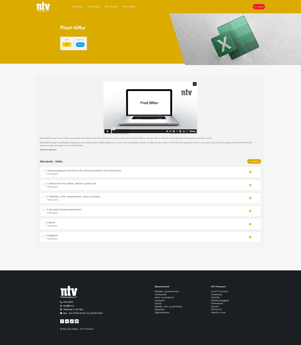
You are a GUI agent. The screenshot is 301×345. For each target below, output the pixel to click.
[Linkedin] (77, 321)
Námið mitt (77, 6)
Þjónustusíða (94, 6)
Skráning (80, 45)
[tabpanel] (150, 116)
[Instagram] (67, 321)
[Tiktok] (72, 321)
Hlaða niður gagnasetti (48, 150)
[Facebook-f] (62, 321)
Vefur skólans (111, 6)
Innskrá (260, 7)
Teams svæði (129, 6)
